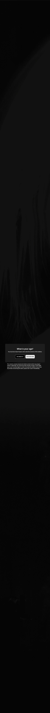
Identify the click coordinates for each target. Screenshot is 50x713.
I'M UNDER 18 (20, 356)
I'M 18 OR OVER (30, 356)
